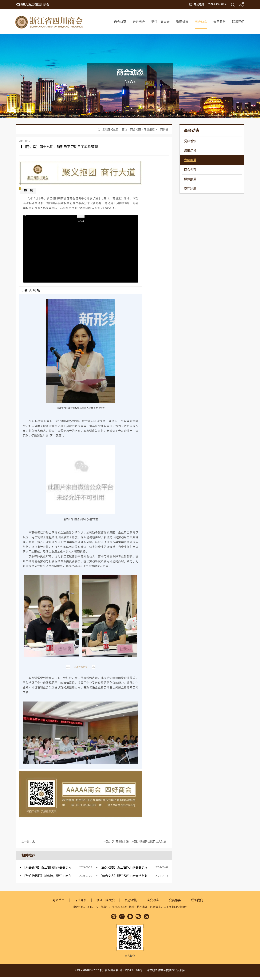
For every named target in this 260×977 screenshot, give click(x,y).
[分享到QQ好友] (130, 916)
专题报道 (149, 129)
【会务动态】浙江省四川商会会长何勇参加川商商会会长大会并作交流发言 (149, 867)
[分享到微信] (138, 916)
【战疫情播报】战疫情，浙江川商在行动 (50, 876)
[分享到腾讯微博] (122, 916)
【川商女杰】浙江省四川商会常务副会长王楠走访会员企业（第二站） (146, 876)
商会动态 (135, 129)
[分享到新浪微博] (113, 916)
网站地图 (151, 970)
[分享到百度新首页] (146, 916)
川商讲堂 (163, 129)
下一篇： (133, 841)
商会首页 (120, 21)
